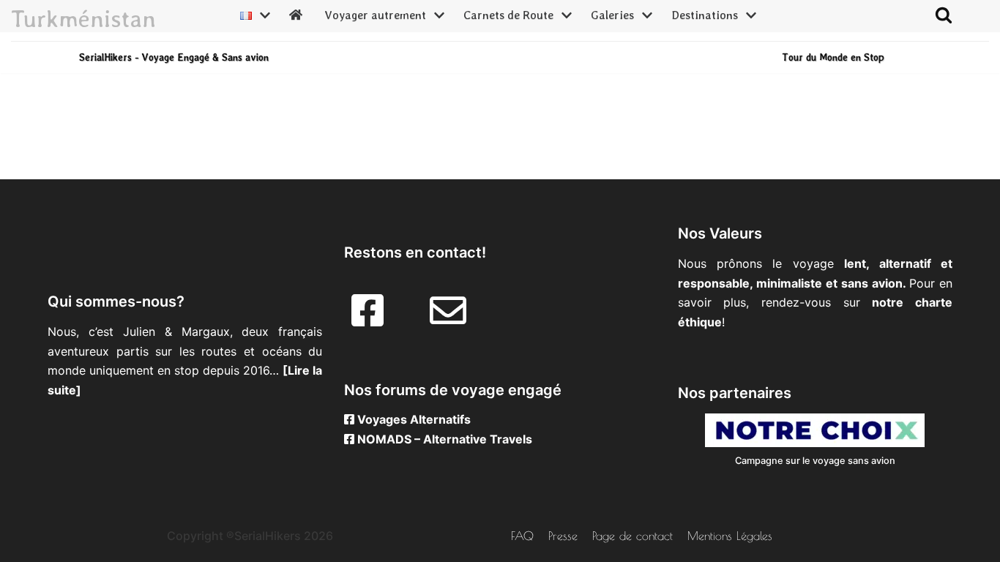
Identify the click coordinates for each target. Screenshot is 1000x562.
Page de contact (632, 535)
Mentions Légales (729, 535)
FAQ (522, 535)
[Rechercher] (943, 14)
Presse (563, 535)
